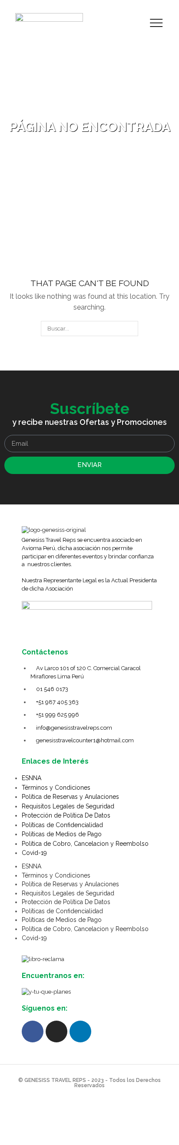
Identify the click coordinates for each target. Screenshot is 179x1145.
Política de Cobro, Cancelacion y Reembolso (85, 843)
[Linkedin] (80, 1031)
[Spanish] (101, 21)
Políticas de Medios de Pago (62, 834)
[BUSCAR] (130, 328)
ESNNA (31, 777)
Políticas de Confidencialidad (62, 824)
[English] (112, 21)
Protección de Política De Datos (66, 815)
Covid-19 (34, 852)
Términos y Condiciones (56, 787)
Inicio (74, 114)
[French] (124, 21)
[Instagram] (56, 1031)
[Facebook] (32, 1031)
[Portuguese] (135, 21)
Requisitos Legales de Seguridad (68, 806)
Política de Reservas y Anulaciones (70, 796)
